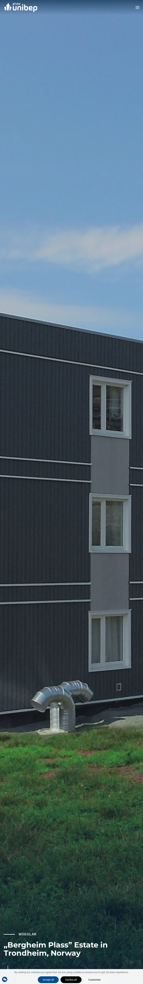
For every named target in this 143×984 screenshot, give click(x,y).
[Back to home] (20, 7)
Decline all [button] (71, 979)
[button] (137, 7)
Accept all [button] (48, 979)
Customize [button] (94, 979)
